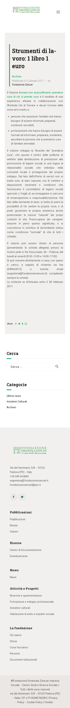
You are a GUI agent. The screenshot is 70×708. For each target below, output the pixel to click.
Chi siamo (16, 635)
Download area (18, 556)
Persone (15, 653)
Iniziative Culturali (17, 401)
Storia (13, 641)
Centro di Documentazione (25, 550)
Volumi (14, 531)
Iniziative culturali (20, 608)
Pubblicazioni (17, 519)
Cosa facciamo (19, 647)
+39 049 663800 (19, 476)
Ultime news (14, 396)
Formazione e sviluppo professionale (32, 601)
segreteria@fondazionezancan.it (29, 480)
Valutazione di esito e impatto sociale (32, 614)
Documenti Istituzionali (23, 659)
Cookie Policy (35, 702)
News (13, 577)
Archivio (17, 76)
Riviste (14, 525)
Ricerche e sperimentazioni (26, 595)
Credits (49, 702)
